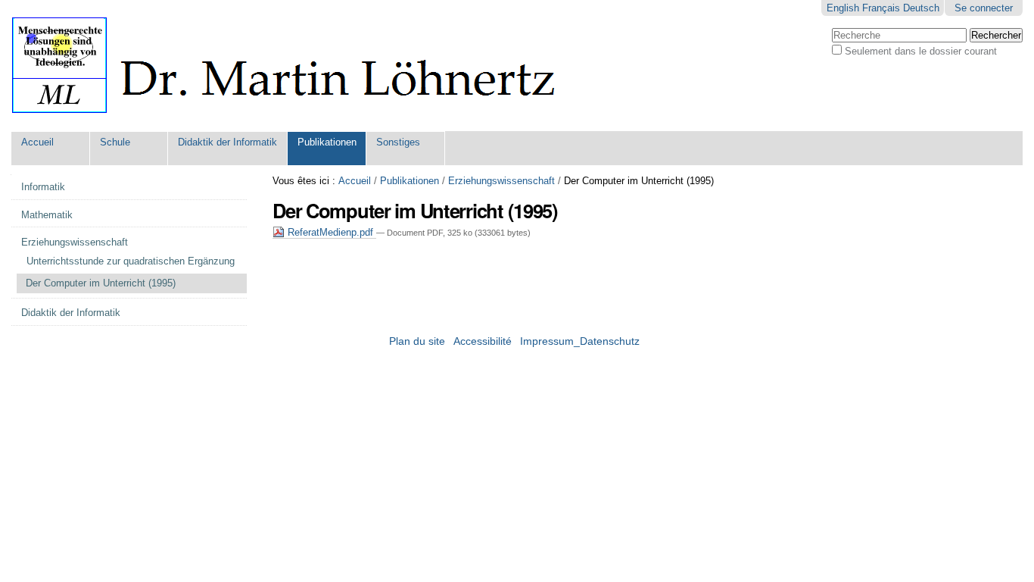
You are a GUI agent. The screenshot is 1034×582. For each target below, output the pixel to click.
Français (881, 8)
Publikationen (327, 142)
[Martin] (296, 65)
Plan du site (417, 341)
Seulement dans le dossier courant (921, 51)
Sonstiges (398, 142)
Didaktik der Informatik (227, 142)
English (843, 8)
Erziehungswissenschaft (501, 180)
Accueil (37, 142)
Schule (115, 142)
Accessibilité (482, 341)
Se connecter (984, 8)
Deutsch (921, 8)
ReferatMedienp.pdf (330, 232)
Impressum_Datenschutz (580, 341)
